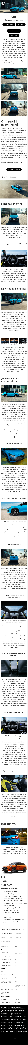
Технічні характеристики (11, 929)
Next (25, 189)
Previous (2, 189)
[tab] (5, 177)
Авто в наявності (8, 24)
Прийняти (14, 1038)
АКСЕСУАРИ (14, 35)
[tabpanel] (14, 189)
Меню (26, 3)
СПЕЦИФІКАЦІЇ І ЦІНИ (14, 30)
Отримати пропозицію (14, 169)
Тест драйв (20, 24)
